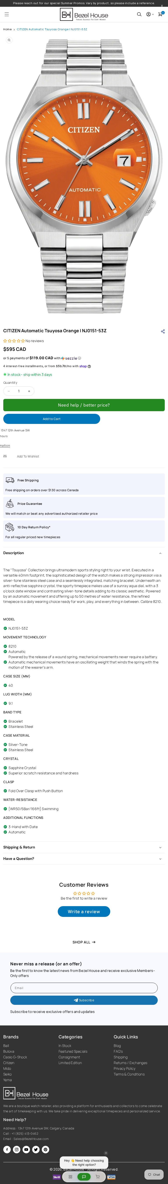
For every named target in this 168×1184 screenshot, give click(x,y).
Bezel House (73, 1169)
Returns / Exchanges (130, 1062)
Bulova (8, 1051)
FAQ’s (118, 1051)
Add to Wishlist (28, 456)
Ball (6, 1045)
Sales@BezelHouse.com (31, 1139)
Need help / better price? (84, 405)
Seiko (7, 1074)
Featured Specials (73, 1051)
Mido (7, 1068)
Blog (117, 1045)
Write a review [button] (84, 911)
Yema (7, 1079)
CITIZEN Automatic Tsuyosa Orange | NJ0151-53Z (52, 29)
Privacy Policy (124, 1068)
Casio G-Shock (15, 1057)
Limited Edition (70, 1062)
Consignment (69, 1057)
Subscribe (86, 1000)
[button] (5, 14)
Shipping (121, 1057)
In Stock (65, 1045)
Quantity (10, 382)
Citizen (8, 1062)
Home (7, 29)
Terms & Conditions (129, 1074)
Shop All (81, 942)
